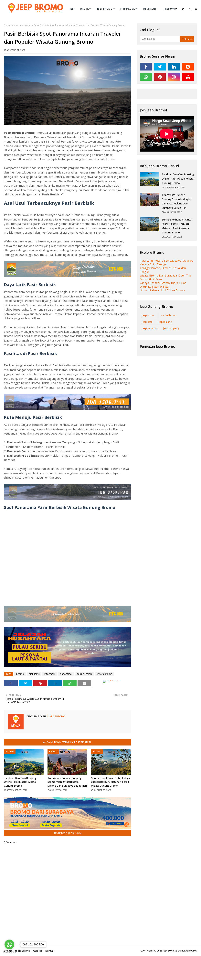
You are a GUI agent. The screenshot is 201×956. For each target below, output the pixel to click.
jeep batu (147, 321)
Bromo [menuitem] (85, 8)
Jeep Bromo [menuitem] (104, 8)
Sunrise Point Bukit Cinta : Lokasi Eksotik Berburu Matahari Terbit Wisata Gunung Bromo (110, 781)
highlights (34, 674)
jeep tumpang (171, 328)
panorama (66, 674)
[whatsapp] (146, 77)
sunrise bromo (169, 315)
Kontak (49, 950)
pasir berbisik (84, 674)
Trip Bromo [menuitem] (128, 8)
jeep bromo (148, 315)
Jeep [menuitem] (72, 8)
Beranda (9, 25)
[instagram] (190, 9)
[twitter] (183, 9)
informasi (49, 674)
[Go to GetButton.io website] (9, 952)
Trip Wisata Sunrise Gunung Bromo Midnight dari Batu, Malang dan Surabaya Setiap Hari (67, 781)
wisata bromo (23, 25)
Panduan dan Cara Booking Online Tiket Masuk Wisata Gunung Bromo (20, 781)
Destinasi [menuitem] (149, 8)
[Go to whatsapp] (9, 944)
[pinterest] (196, 9)
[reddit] (188, 66)
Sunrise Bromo (55, 716)
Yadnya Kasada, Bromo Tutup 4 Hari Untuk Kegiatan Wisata (163, 284)
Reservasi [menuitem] (170, 8)
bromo (20, 674)
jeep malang (165, 321)
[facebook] (176, 9)
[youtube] (188, 77)
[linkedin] (174, 66)
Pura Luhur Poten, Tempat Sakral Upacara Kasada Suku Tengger (167, 262)
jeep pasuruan (150, 328)
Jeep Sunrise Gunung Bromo (180, 950)
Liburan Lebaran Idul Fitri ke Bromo (162, 290)
